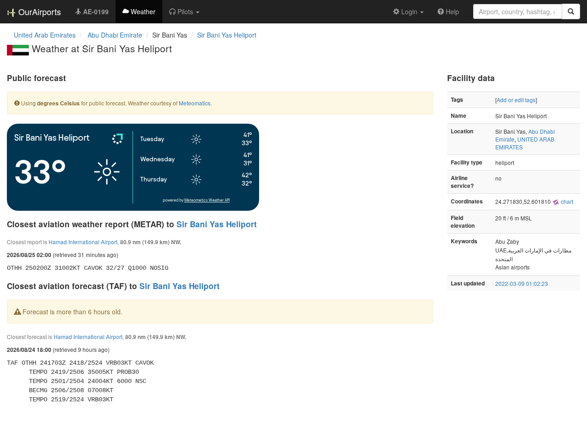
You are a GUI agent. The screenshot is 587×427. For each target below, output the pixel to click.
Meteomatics (194, 103)
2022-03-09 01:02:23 (521, 283)
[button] (184, 11)
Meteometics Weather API (207, 200)
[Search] (571, 11)
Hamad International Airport (83, 242)
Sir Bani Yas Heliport (226, 34)
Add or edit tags (516, 100)
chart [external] (566, 201)
